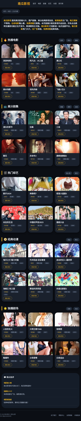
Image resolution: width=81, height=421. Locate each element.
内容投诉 (77, 415)
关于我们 (53, 415)
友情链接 (69, 415)
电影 (39, 3)
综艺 (49, 3)
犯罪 (69, 309)
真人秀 (68, 173)
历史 (76, 309)
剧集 (44, 3)
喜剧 (76, 40)
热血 (69, 240)
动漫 (55, 3)
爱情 (69, 107)
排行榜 (60, 3)
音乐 (76, 173)
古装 (76, 107)
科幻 (69, 40)
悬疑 (61, 107)
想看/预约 (7, 67)
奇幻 (76, 240)
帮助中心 (61, 415)
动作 (61, 40)
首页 (34, 3)
